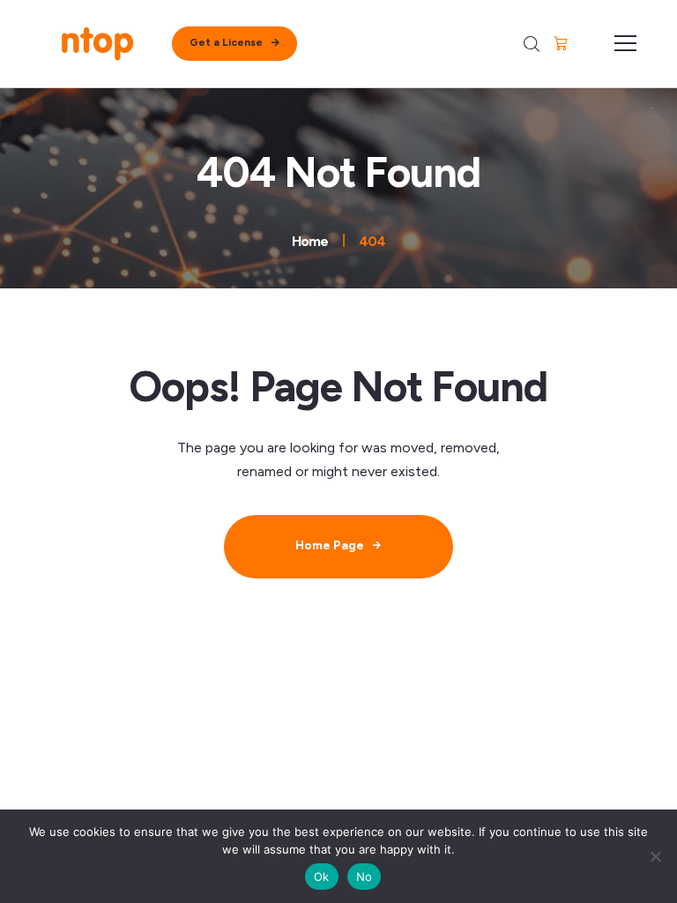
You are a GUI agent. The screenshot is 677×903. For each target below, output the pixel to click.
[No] (655, 856)
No (364, 876)
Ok (322, 876)
